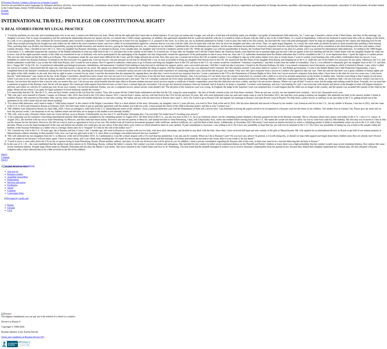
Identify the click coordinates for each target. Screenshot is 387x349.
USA (9, 210)
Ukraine (11, 207)
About (10, 188)
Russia (10, 205)
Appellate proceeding (17, 177)
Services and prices (16, 182)
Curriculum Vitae (15, 193)
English (4, 10)
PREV (4, 154)
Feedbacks (12, 185)
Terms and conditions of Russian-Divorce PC (22, 337)
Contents (5, 157)
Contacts (11, 190)
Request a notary (15, 174)
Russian (5, 13)
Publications (13, 179)
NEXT (4, 160)
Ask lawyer (12, 171)
